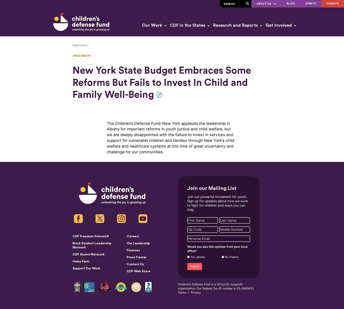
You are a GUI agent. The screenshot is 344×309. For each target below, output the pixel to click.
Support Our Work (86, 268)
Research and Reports (236, 25)
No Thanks (231, 257)
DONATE (333, 3)
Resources (80, 45)
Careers (133, 236)
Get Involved (279, 25)
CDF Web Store (138, 271)
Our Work (152, 25)
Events (310, 3)
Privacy (196, 293)
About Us (264, 4)
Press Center (137, 257)
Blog (291, 3)
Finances (133, 250)
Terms (182, 293)
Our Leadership (138, 243)
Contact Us (135, 264)
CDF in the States (188, 25)
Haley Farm (81, 261)
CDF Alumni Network (88, 254)
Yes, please (197, 257)
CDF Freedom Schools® (91, 236)
